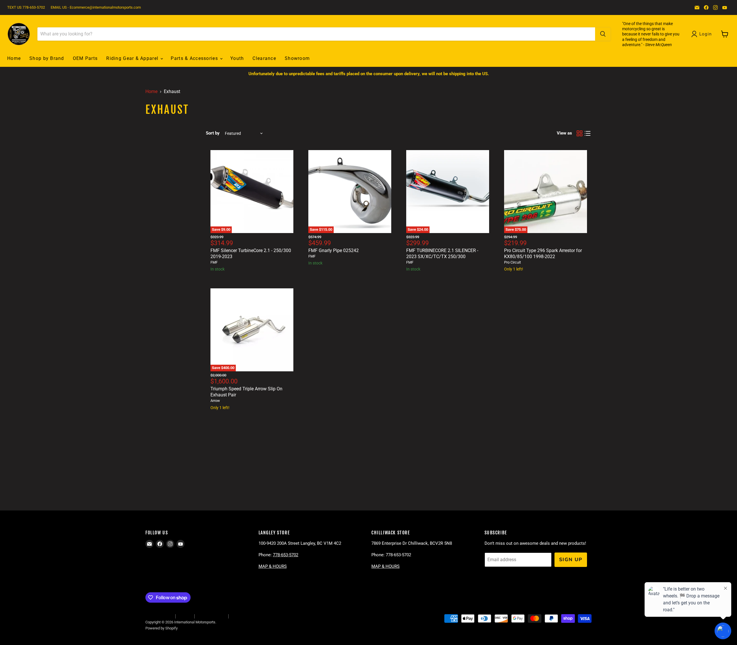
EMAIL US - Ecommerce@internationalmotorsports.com (96, 7)
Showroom (297, 58)
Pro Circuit (512, 262)
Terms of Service (211, 616)
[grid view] (579, 133)
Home (14, 58)
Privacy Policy (242, 616)
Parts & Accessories (195, 58)
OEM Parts (85, 58)
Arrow (215, 400)
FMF (214, 262)
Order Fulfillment (158, 616)
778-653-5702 (285, 554)
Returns (184, 616)
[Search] (603, 34)
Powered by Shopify (161, 628)
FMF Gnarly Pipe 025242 (333, 250)
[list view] (588, 133)
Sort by (213, 133)
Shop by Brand (46, 58)
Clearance (264, 58)
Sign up (570, 559)
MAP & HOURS (273, 566)
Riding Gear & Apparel (133, 58)
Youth (237, 58)
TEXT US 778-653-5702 (26, 7)
